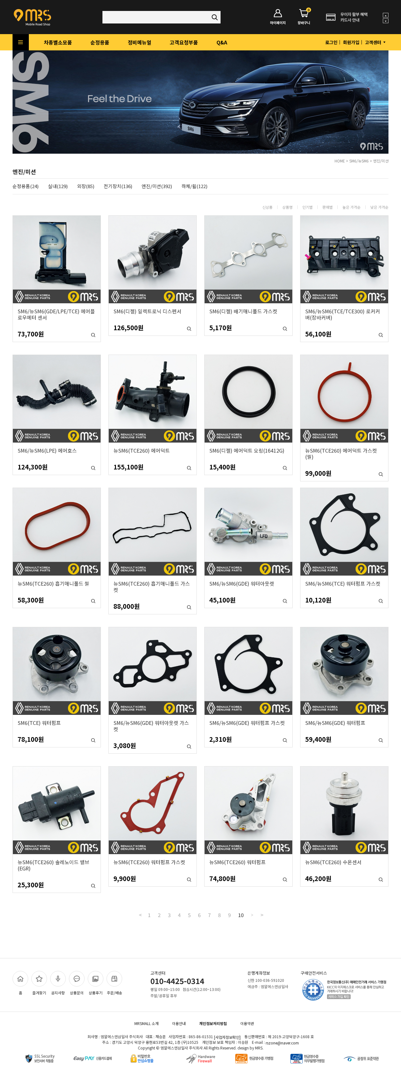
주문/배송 (114, 992)
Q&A (221, 42)
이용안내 (179, 1023)
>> (261, 915)
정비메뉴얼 (139, 42)
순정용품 (100, 42)
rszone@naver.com (282, 1042)
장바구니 (304, 17)
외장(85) (85, 186)
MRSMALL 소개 (146, 1023)
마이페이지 (278, 22)
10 (241, 914)
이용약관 (247, 1023)
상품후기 (95, 992)
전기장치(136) (118, 186)
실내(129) (58, 186)
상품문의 (77, 992)
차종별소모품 (58, 42)
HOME (340, 160)
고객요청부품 (184, 42)
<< (140, 915)
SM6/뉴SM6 (359, 160)
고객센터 (373, 42)
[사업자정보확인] (227, 1037)
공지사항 (58, 992)
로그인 (331, 42)
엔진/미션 (380, 160)
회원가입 (351, 42)
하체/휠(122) (194, 186)
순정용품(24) (26, 186)
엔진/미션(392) (157, 186)
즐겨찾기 (39, 992)
